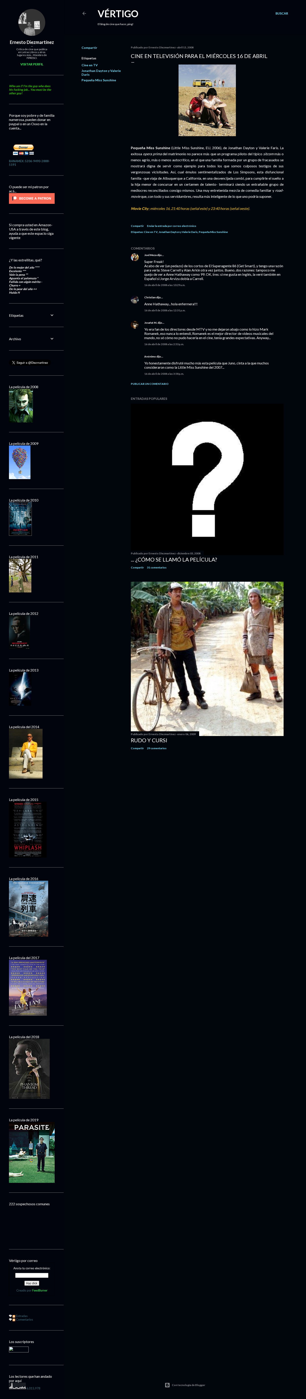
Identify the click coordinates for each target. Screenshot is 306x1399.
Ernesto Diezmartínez (32, 42)
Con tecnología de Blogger (188, 1385)
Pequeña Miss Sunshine (99, 80)
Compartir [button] (89, 48)
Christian (150, 297)
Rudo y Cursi (149, 740)
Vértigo (118, 13)
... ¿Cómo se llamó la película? (174, 559)
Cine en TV (90, 65)
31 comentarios (156, 567)
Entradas (21, 1316)
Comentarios (24, 1319)
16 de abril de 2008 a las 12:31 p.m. (164, 310)
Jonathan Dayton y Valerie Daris (178, 232)
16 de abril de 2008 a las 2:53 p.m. (164, 344)
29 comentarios (156, 748)
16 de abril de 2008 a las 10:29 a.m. (164, 285)
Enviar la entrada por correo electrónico (171, 226)
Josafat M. (150, 322)
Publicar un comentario (149, 383)
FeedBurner (39, 1290)
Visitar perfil (31, 64)
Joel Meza (150, 255)
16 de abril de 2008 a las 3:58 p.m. (164, 373)
